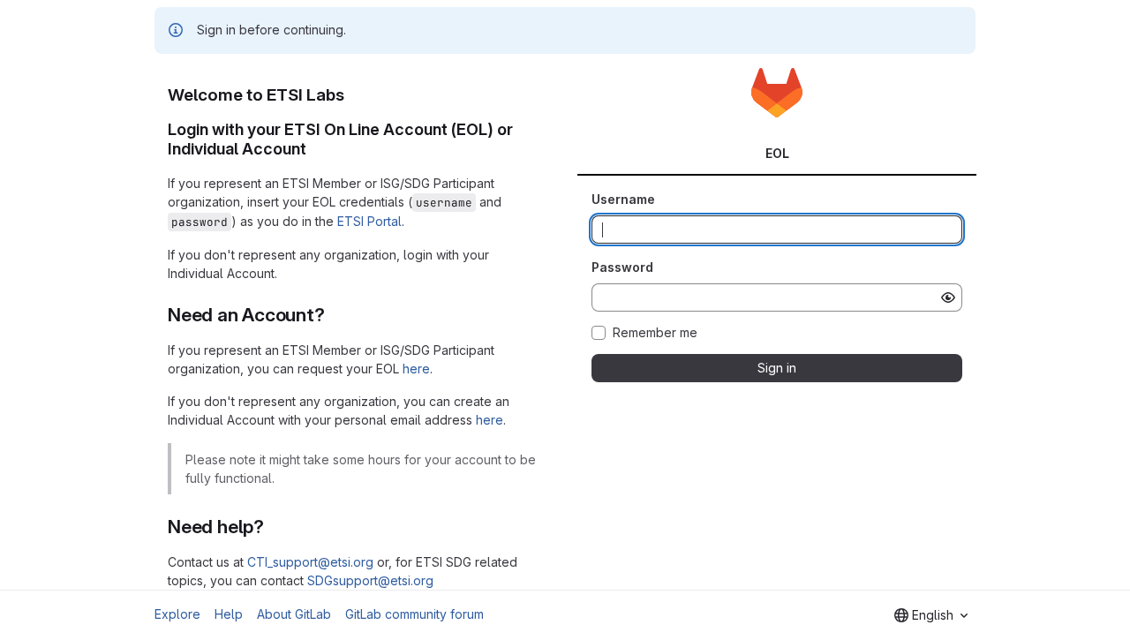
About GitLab (294, 613)
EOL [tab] (777, 153)
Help (229, 613)
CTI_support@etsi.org (310, 561)
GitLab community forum (414, 613)
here (416, 368)
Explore (177, 613)
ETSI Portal (369, 221)
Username (623, 199)
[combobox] (931, 615)
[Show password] (948, 297)
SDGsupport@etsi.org (370, 580)
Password (622, 267)
